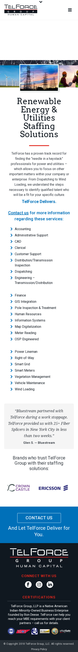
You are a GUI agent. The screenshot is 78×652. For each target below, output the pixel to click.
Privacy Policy (39, 649)
